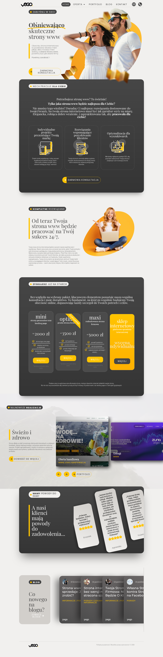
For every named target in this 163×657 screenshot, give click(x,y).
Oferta (77, 4)
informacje (68, 601)
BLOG (109, 4)
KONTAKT (121, 4)
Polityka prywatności (103, 645)
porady (88, 601)
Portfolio (95, 4)
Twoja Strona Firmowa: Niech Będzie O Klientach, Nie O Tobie (120, 593)
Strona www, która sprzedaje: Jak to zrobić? (77, 591)
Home (66, 4)
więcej (41, 360)
